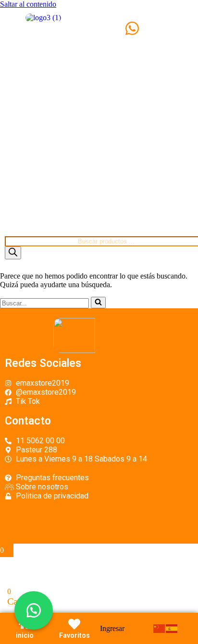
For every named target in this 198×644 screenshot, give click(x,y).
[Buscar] (13, 252)
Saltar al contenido (28, 4)
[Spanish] (172, 628)
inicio (25, 635)
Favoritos (74, 635)
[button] (33, 610)
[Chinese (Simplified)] (159, 628)
